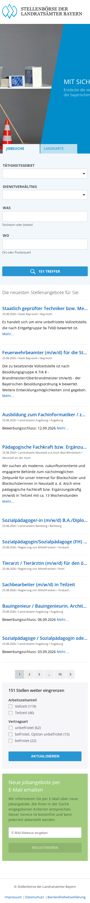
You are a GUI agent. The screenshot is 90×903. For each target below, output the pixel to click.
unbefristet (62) (28, 727)
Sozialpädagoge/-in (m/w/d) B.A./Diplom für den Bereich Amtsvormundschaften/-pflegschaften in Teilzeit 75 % (45, 520)
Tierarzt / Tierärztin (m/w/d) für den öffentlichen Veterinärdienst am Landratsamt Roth (45, 563)
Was (7, 207)
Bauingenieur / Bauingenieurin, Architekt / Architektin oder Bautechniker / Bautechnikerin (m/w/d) (45, 606)
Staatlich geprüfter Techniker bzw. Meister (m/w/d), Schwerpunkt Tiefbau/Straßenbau (45, 308)
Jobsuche (15, 148)
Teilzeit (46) (24, 712)
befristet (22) (25, 740)
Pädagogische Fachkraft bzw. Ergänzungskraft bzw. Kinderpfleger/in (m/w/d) (45, 447)
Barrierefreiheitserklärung (67, 897)
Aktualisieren (45, 756)
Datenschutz (34, 897)
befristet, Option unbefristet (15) (42, 734)
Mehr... (8, 333)
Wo (6, 235)
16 (60, 674)
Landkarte (54, 148)
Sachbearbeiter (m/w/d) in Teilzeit (38, 584)
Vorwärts (70, 674)
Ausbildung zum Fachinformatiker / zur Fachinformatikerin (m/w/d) (45, 414)
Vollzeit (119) (25, 706)
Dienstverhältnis (20, 186)
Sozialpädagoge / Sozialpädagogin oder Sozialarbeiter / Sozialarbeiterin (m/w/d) (45, 638)
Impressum (13, 897)
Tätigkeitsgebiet (18, 165)
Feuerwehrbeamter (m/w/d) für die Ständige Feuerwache (45, 352)
